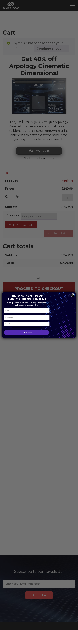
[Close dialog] (73, 295)
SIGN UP (26, 332)
